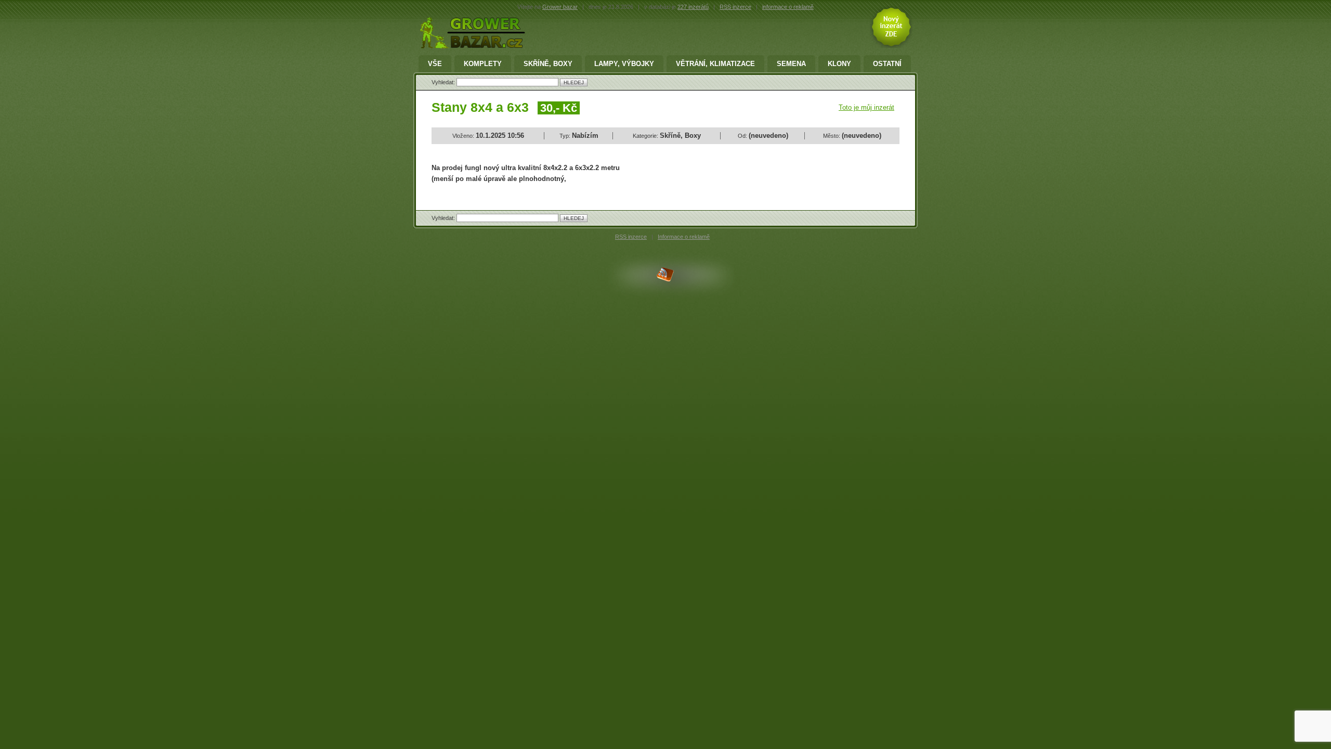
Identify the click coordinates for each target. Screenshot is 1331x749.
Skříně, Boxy (548, 64)
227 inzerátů (693, 7)
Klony (839, 64)
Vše (435, 64)
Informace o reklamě (684, 237)
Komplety (483, 64)
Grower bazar (560, 7)
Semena (791, 64)
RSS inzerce (735, 7)
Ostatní (887, 64)
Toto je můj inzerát (866, 107)
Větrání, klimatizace (715, 64)
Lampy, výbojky (624, 64)
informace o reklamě (788, 7)
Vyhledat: (444, 82)
